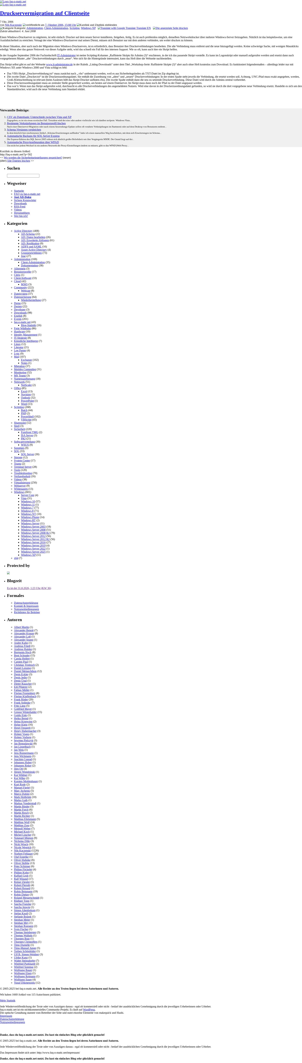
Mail (16, 356)
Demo (17, 303)
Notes (24, 363)
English (18, 315)
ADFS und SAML (31, 246)
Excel (24, 391)
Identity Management (25, 334)
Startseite (19, 190)
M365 (24, 284)
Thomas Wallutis (23, 935)
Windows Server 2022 (33, 548)
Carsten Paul (21, 661)
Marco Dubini (22, 793)
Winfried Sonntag (23, 966)
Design (18, 306)
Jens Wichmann (22, 756)
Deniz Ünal (20, 680)
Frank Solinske (22, 702)
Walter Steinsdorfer (24, 960)
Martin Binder (22, 806)
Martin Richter (22, 815)
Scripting (75, 28)
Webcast (25, 290)
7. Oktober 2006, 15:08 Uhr (60, 24)
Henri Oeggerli (22, 727)
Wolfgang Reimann (24, 976)
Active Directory (23, 230)
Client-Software (22, 278)
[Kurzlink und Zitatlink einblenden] (97, 25)
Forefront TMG (29, 432)
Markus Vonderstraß (25, 803)
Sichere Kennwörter (25, 200)
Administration (34, 28)
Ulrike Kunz (21, 957)
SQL (16, 451)
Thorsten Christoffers (25, 941)
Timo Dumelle (22, 944)
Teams (17, 463)
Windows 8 (27, 510)
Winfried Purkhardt (24, 963)
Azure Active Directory (34, 249)
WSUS (25, 444)
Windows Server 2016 (33, 542)
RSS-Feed (19, 206)
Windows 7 (27, 507)
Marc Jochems (22, 790)
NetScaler (26, 385)
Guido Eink (20, 715)
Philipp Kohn (21, 872)
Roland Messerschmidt (26, 897)
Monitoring (20, 372)
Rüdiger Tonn (21, 900)
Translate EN (143, 28)
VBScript (26, 419)
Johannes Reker (22, 765)
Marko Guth (21, 800)
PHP (23, 413)
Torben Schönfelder (25, 951)
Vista (24, 498)
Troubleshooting (23, 473)
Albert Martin (21, 627)
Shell (17, 425)
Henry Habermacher (25, 730)
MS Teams (20, 375)
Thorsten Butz (22, 938)
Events (17, 318)
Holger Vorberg (22, 737)
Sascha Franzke (22, 904)
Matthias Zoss (21, 825)
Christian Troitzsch (24, 664)
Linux (17, 344)
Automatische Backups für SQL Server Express (33, 135)
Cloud (17, 281)
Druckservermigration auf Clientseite (44, 13)
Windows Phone (30, 517)
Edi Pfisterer (21, 686)
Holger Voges (21, 734)
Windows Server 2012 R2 (35, 539)
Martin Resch (21, 812)
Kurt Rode (20, 784)
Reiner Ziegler (22, 882)
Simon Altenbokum (24, 910)
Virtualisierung (22, 482)
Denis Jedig (20, 677)
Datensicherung (22, 296)
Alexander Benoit (24, 630)
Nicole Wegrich (22, 847)
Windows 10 (28, 501)
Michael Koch (22, 831)
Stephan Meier (22, 919)
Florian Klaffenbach (25, 696)
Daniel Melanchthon (25, 671)
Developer (20, 309)
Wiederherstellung (31, 300)
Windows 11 (28, 504)
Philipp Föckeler (23, 869)
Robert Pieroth (22, 885)
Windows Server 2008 (33, 529)
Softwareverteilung (24, 441)
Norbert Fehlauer (23, 853)
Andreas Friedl (22, 646)
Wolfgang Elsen (23, 973)
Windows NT (28, 514)
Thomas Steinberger (25, 932)
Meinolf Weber (22, 828)
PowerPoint (27, 400)
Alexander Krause (24, 633)
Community (20, 287)
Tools (17, 469)
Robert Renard (22, 888)
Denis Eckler (21, 674)
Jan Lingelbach (22, 746)
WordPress (89, 1009)
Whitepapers (21, 488)
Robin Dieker (21, 894)
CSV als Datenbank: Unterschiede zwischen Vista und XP (39, 117)
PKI (23, 438)
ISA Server (27, 435)
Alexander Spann (23, 639)
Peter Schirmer (22, 866)
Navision (26, 394)
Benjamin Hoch (22, 652)
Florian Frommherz (24, 693)
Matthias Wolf (22, 822)
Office (17, 388)
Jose (23, 256)
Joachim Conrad (23, 759)
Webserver (20, 485)
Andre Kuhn (21, 642)
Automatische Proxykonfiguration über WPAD (33, 142)
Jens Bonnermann (24, 752)
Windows (19, 492)
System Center (22, 460)
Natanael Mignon (23, 837)
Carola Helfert (22, 658)
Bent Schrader (22, 655)
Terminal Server (23, 466)
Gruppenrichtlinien (31, 252)
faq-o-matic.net (22, 322)
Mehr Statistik (7, 1000)
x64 (16, 558)
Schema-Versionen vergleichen (24, 129)
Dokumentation (29, 265)
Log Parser (20, 350)
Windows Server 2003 (33, 526)
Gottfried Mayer (23, 708)
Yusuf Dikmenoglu (24, 982)
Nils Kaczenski (13, 24)
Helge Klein (20, 724)
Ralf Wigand (21, 878)
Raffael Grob (21, 875)
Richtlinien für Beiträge (27, 612)
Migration (19, 366)
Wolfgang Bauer (23, 970)
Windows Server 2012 (33, 536)
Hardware (19, 331)
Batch (24, 410)
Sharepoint (20, 422)
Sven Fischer (21, 929)
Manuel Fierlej (22, 787)
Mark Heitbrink (22, 797)
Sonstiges (19, 447)
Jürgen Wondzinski (24, 771)
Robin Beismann (23, 891)
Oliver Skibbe (21, 863)
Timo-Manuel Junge (25, 948)
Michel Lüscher (22, 834)
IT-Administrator (66, 55)
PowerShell (27, 416)
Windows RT (28, 520)
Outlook (25, 397)
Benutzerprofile (22, 271)
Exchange (26, 359)
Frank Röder (21, 699)
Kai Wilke (19, 778)
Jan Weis (19, 749)
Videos (18, 209)
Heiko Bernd (21, 718)
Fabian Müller (22, 690)
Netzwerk (19, 381)
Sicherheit (19, 429)
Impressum (6, 1015)
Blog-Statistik (28, 325)
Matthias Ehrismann (25, 819)
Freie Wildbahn (22, 328)
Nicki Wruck (21, 844)
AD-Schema (28, 233)
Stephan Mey (21, 922)
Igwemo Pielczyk (23, 740)
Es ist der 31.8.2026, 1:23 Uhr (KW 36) (29, 588)
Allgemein (20, 268)
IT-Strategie (20, 337)
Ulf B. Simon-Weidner (26, 954)
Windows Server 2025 (33, 551)
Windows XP (88, 28)
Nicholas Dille (22, 841)
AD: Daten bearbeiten (33, 237)
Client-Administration (56, 28)
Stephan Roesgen (23, 926)
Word (24, 403)
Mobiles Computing (25, 369)
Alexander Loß (22, 636)
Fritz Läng (20, 705)
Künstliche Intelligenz (26, 340)
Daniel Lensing (22, 668)
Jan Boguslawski (23, 743)
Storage (18, 457)
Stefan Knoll (21, 913)
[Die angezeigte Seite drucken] (170, 28)
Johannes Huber (23, 762)
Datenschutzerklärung (26, 602)
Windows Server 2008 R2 (35, 532)
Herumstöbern (22, 212)
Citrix (17, 274)
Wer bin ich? (21, 215)
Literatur (18, 347)
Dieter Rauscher (23, 683)
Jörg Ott (18, 768)
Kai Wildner (20, 775)
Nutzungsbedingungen (26, 609)
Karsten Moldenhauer (26, 781)
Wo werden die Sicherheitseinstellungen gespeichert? (33, 157)
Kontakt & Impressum (26, 605)
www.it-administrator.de (59, 64)
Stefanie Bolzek (22, 916)
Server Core (27, 495)
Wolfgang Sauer (23, 979)
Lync (17, 353)
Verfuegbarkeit (22, 476)
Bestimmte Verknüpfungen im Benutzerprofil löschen (36, 123)
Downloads (20, 203)
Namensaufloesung (24, 378)
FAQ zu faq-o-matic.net (27, 193)
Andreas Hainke (23, 649)
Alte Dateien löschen (18, 160)
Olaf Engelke (21, 856)
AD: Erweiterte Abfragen (35, 240)
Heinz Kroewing (23, 721)
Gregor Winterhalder (25, 712)
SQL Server (27, 454)
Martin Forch (21, 809)
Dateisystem (20, 293)
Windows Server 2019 (33, 545)
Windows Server (30, 523)
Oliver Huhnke (22, 859)
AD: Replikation (30, 243)
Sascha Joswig (22, 907)
